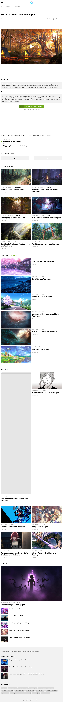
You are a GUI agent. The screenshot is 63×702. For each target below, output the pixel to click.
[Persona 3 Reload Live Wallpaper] (16, 514)
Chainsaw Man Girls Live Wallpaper (45, 393)
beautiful (33, 688)
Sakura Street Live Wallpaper (43, 261)
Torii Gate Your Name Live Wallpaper (46, 244)
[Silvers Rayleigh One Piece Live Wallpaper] (47, 540)
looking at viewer (52, 690)
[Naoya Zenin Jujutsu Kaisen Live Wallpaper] (4, 669)
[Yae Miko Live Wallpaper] (4, 611)
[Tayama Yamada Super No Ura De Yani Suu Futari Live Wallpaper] (16, 540)
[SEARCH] (61, 2)
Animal (48, 215)
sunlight (43, 135)
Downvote (48, 158)
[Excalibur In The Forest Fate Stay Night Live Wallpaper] (16, 231)
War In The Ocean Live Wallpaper (44, 332)
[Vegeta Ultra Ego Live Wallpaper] (31, 583)
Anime (16, 241)
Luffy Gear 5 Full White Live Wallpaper (20, 630)
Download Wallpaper (34, 106)
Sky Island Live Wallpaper (42, 349)
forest (23, 135)
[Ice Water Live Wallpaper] (16, 284)
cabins (4, 135)
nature (30, 135)
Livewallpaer (20, 690)
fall (18, 135)
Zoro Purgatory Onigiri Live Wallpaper (19, 623)
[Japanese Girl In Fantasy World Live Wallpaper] (16, 319)
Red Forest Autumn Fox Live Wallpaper (46, 218)
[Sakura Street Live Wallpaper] (16, 266)
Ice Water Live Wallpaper (41, 279)
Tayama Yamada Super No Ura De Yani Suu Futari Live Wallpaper (15, 554)
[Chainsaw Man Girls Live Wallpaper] (47, 380)
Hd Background (7, 690)
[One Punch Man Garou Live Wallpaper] (4, 639)
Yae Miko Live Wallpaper (16, 609)
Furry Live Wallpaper (40, 527)
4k (4, 688)
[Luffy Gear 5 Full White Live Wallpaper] (4, 632)
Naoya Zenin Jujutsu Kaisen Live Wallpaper (21, 667)
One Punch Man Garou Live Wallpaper (20, 637)
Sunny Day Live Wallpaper (42, 296)
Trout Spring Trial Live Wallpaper (13, 217)
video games (15, 693)
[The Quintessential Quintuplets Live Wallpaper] (16, 433)
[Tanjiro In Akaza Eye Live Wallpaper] (4, 662)
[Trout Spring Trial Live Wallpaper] (16, 205)
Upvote (15, 158)
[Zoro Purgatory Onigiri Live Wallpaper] (4, 625)
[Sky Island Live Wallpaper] (16, 354)
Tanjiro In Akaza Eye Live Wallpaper (19, 660)
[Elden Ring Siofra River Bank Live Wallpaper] (47, 177)
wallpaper (27, 693)
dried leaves (12, 135)
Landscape (18, 187)
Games (49, 187)
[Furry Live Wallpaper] (47, 514)
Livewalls (30, 690)
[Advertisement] (31, 25)
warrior (37, 693)
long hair (40, 690)
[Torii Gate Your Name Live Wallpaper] (47, 231)
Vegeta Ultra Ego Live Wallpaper (13, 605)
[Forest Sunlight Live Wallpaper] (16, 177)
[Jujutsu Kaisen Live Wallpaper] (4, 618)
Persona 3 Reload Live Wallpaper (13, 527)
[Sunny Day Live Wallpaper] (16, 301)
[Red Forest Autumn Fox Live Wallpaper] (47, 205)
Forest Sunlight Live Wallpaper (12, 189)
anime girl (23, 688)
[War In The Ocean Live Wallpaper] (16, 336)
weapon (46, 693)
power (5, 693)
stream (36, 135)
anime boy (13, 688)
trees (50, 135)
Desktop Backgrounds (46, 688)
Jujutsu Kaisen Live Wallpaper (17, 616)
